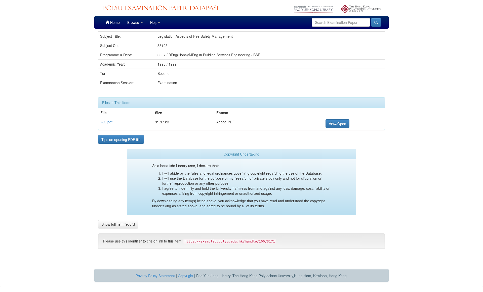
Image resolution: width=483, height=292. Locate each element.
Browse (133, 22)
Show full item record (118, 224)
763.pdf (106, 121)
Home (114, 22)
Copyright (185, 275)
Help (153, 22)
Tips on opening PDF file (121, 139)
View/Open (337, 123)
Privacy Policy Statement (155, 275)
